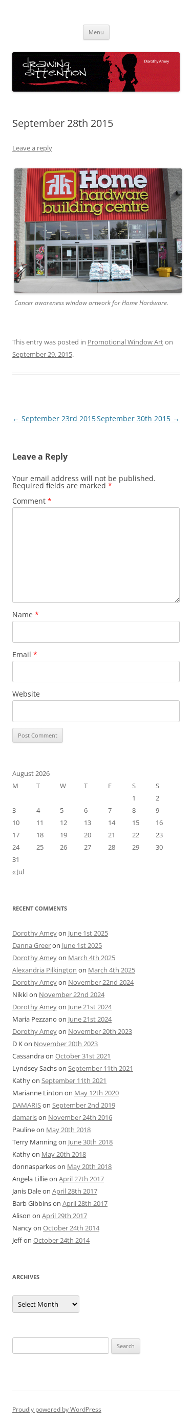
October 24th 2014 (71, 1227)
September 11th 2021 (100, 1068)
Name (25, 614)
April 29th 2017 (64, 1215)
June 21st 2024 (90, 1006)
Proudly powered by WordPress (56, 1409)
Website (26, 694)
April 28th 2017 (74, 1191)
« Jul (18, 871)
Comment (32, 501)
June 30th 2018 (90, 1141)
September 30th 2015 (138, 418)
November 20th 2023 (100, 1031)
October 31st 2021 (83, 1056)
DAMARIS (26, 1105)
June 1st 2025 (88, 933)
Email (24, 654)
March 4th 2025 (91, 957)
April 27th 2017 (81, 1178)
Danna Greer (31, 945)
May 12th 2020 (96, 1092)
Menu (96, 32)
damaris (24, 1117)
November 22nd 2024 (101, 982)
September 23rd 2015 (54, 418)
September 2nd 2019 (83, 1105)
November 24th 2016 (80, 1117)
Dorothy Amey (34, 933)
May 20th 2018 (68, 1129)
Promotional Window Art (125, 342)
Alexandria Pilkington (44, 970)
